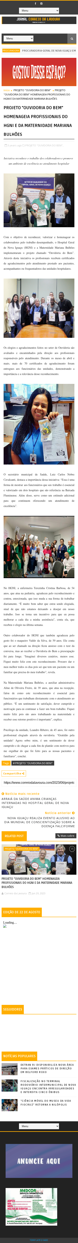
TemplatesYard (39, 1240)
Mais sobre (67, 835)
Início (7, 90)
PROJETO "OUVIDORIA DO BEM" (32, 90)
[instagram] (41, 4)
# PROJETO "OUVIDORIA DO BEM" (33, 763)
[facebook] (36, 4)
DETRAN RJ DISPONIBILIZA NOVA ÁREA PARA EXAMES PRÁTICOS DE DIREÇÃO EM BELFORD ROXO (47, 1068)
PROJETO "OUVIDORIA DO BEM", (44, 145)
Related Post (14, 836)
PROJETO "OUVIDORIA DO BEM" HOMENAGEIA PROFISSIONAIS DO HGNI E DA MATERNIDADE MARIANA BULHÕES (37, 883)
